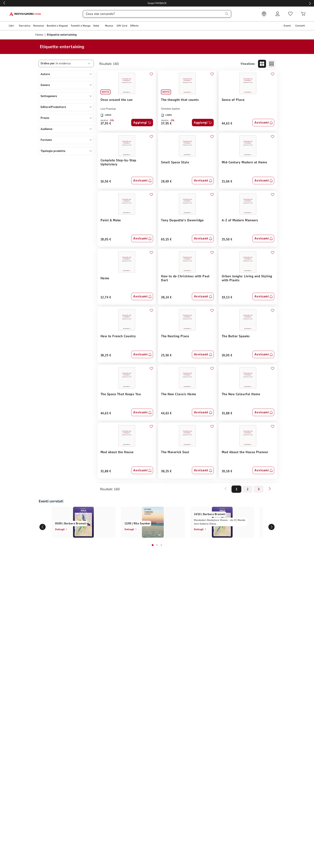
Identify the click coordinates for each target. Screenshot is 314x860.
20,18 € (227, 471)
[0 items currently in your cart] (303, 14)
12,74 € (105, 297)
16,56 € (105, 182)
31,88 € (227, 413)
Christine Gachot (170, 108)
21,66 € (227, 182)
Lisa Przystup (108, 108)
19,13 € (227, 297)
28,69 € (166, 182)
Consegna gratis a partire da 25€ (157, 3)
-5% (111, 120)
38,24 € (166, 297)
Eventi (287, 25)
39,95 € (104, 120)
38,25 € (105, 355)
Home (39, 35)
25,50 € (227, 239)
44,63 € (227, 124)
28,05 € (105, 239)
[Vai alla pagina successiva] (270, 489)
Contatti (300, 25)
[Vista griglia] (262, 64)
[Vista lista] (271, 64)
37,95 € (105, 124)
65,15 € (166, 239)
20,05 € (227, 355)
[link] (264, 14)
